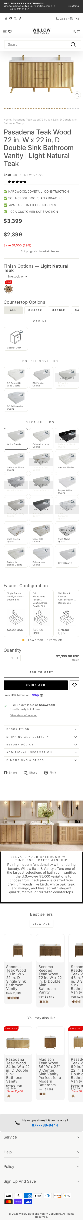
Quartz (35, 310)
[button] (17, 182)
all (13, 310)
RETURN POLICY (20, 744)
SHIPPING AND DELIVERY (27, 736)
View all (41, 923)
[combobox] (42, 44)
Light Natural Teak (8, 289)
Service (10, 1137)
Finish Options (36, 268)
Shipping (26, 251)
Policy (9, 1166)
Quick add (36, 684)
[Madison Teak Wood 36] (41, 1094)
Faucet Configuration (26, 586)
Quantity (12, 650)
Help (8, 1152)
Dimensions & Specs (25, 760)
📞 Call (60, 18)
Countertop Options (24, 302)
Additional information (29, 752)
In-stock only (17, 276)
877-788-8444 (45, 1125)
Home (7, 119)
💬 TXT (74, 18)
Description (18, 729)
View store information (23, 715)
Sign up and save (20, 1181)
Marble (59, 310)
